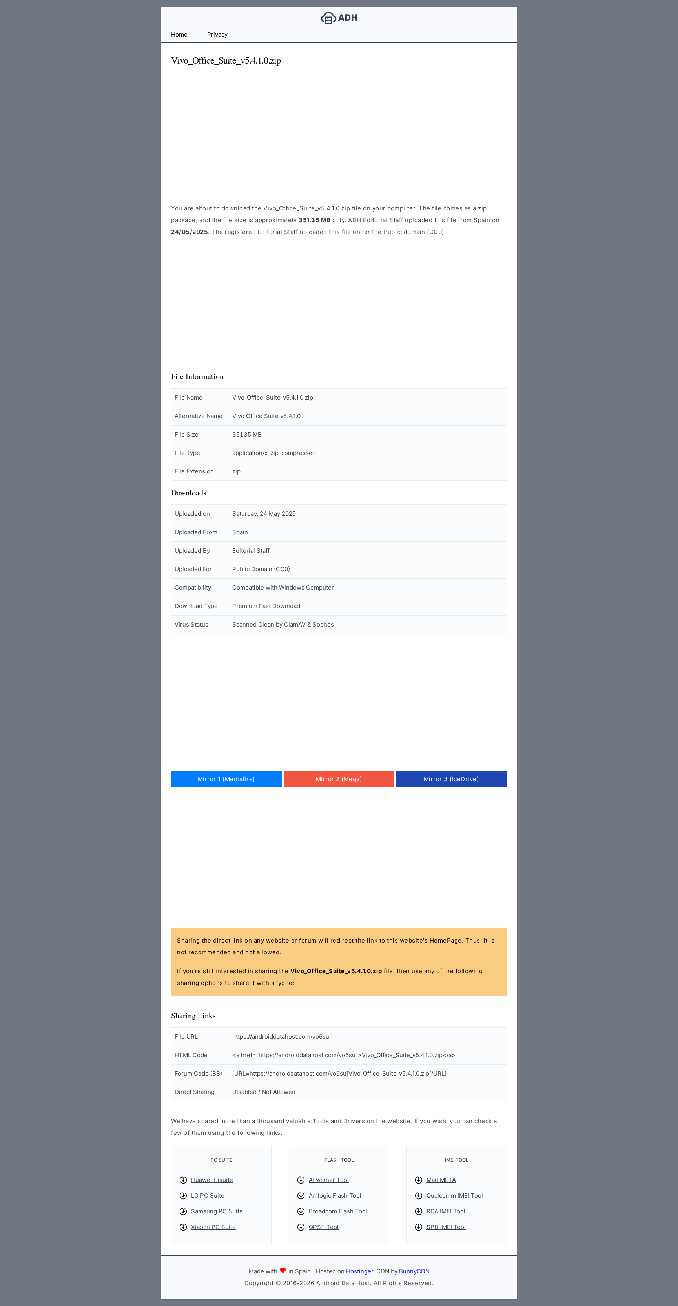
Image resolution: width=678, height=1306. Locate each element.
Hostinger (359, 1271)
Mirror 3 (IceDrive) (451, 779)
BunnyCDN (414, 1271)
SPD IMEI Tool (446, 1227)
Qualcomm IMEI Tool (454, 1195)
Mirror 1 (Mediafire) (226, 779)
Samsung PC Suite (217, 1211)
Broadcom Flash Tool (338, 1211)
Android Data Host (339, 18)
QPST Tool (324, 1227)
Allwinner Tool (329, 1180)
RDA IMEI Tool (445, 1211)
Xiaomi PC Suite (213, 1227)
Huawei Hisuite (212, 1180)
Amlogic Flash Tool (335, 1195)
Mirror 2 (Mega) (339, 779)
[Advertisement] (339, 128)
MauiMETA (441, 1180)
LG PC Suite (207, 1195)
